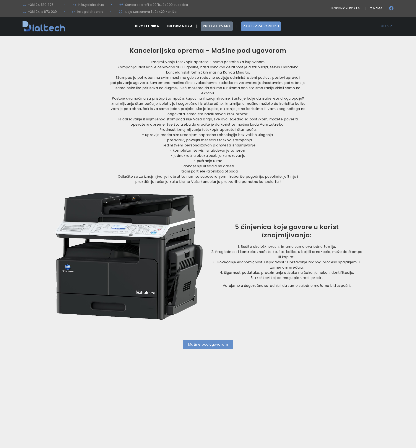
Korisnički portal (346, 8)
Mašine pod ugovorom (208, 344)
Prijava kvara (217, 26)
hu (383, 26)
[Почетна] (44, 23)
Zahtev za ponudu (261, 26)
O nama (376, 8)
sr (389, 26)
